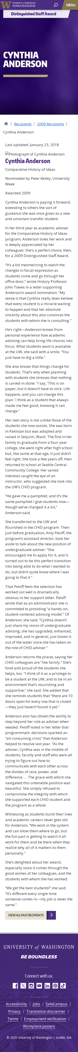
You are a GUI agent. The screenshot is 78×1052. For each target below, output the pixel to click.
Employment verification (45, 1018)
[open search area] (56, 4)
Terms (12, 1018)
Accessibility (16, 1003)
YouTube (39, 986)
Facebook (15, 986)
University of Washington (6, 5)
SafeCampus (56, 1003)
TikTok (63, 986)
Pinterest (55, 986)
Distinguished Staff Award (6, 122)
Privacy (14, 1011)
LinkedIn (47, 986)
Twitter (23, 986)
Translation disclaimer (45, 1011)
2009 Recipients (50, 123)
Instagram (31, 986)
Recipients (23, 123)
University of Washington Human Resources (24, 5)
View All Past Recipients (26, 915)
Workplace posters (39, 1026)
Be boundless (39, 957)
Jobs (36, 1003)
